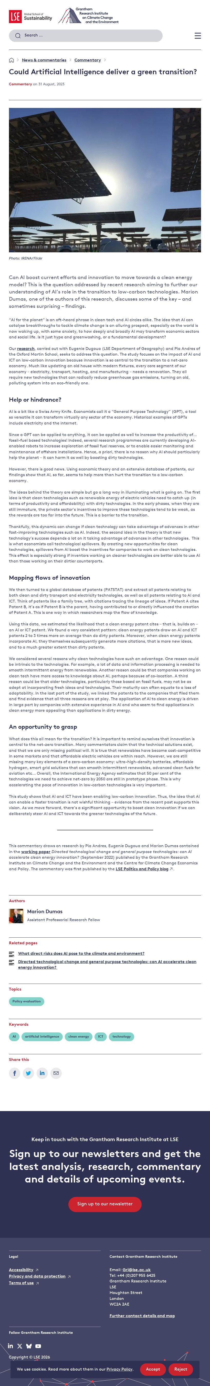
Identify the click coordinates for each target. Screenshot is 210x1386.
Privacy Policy (119, 1369)
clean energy (78, 1036)
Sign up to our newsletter (105, 1204)
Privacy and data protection (37, 1276)
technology (121, 1036)
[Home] (11, 60)
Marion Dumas (44, 911)
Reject (183, 1371)
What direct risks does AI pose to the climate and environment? (81, 954)
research (26, 349)
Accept (156, 1371)
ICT (100, 1036)
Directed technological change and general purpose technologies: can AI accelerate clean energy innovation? (107, 965)
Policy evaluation (27, 1001)
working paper (35, 852)
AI (14, 1036)
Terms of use (21, 1283)
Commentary (88, 60)
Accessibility (21, 1270)
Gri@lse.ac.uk (137, 1270)
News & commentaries (44, 60)
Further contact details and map (142, 1316)
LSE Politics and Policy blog (142, 869)
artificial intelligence (42, 1036)
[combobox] (86, 36)
